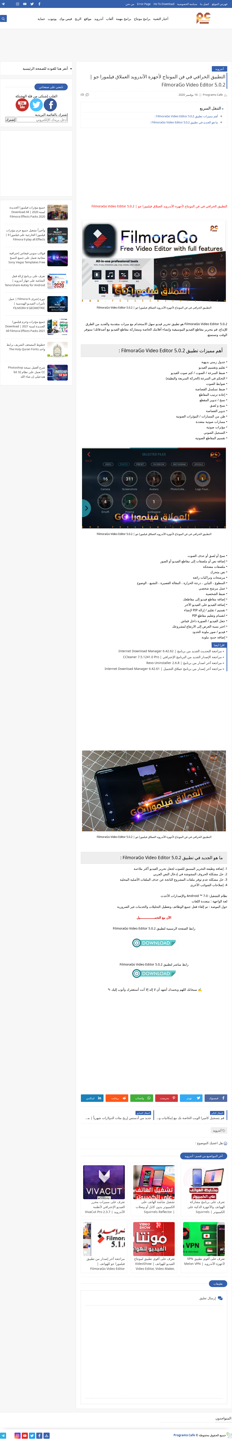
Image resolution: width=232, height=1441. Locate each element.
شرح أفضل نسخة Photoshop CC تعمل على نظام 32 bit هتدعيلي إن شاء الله (26, 372)
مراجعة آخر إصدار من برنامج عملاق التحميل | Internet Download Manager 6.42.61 (163, 669)
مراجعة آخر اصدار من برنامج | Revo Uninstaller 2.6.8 (184, 663)
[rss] (10, 4)
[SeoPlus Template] (229, 1435)
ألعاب (109, 19)
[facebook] (39, 4)
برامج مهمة (123, 19)
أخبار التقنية (160, 19)
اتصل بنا (204, 4)
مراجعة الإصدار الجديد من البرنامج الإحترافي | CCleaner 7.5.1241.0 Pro (172, 657)
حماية (41, 19)
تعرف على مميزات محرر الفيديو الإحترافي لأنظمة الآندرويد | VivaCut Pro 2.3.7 (105, 1207)
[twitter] (32, 4)
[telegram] (3, 4)
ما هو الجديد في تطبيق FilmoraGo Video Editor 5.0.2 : (184, 122)
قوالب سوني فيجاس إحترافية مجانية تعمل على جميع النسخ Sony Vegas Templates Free (26, 257)
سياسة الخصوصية (187, 4)
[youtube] (25, 4)
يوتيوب (52, 19)
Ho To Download (164, 4)
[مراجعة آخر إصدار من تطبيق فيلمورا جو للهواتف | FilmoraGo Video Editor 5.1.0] (104, 1239)
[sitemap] (47, 1436)
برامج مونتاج (142, 19)
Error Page (144, 4)
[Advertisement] (153, 163)
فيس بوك (65, 19)
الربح (78, 19)
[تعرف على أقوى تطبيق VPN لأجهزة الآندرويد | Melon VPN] (204, 1239)
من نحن (130, 4)
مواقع (88, 19)
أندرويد (98, 19)
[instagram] (17, 4)
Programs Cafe (184, 1435)
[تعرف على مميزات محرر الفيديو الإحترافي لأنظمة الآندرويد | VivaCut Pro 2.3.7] (104, 1182)
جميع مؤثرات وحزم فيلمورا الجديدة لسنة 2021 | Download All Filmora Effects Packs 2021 (25, 326)
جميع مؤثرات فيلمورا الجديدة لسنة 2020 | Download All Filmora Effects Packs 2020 (27, 211)
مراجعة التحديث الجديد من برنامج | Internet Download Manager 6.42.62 (170, 651)
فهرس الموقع (219, 4)
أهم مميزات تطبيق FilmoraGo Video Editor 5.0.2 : (186, 116)
